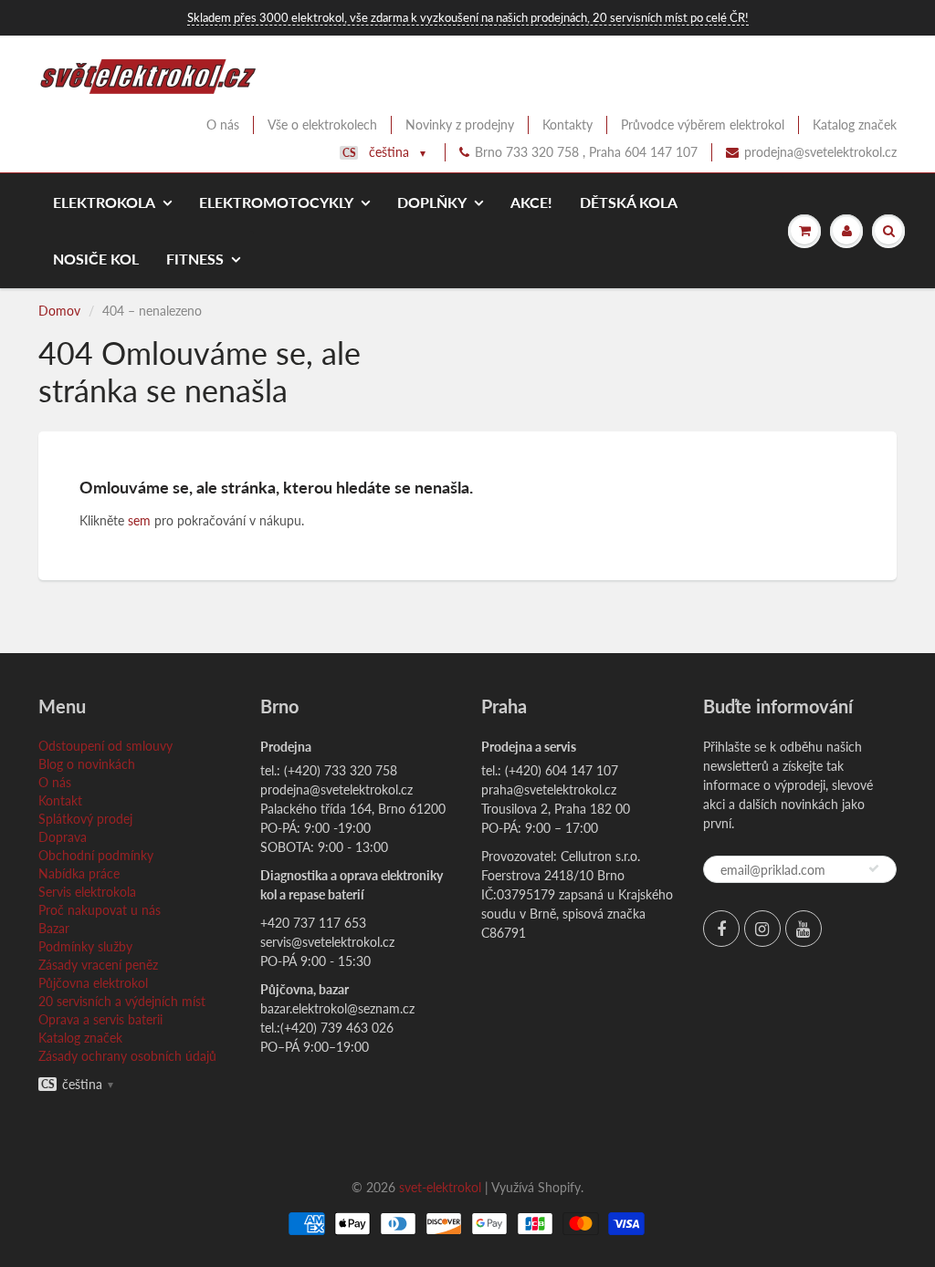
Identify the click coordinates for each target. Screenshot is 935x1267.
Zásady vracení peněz (98, 964)
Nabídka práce (79, 873)
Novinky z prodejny (459, 124)
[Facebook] (721, 928)
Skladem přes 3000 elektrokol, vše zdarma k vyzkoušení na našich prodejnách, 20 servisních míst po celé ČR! (468, 17)
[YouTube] (803, 928)
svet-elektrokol (440, 1187)
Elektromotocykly (276, 202)
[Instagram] (762, 928)
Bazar (53, 928)
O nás (222, 124)
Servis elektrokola (87, 891)
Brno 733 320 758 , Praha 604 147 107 (586, 152)
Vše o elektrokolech (322, 124)
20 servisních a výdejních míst (121, 1001)
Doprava (62, 837)
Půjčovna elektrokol (93, 983)
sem (139, 520)
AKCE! (531, 202)
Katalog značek (855, 124)
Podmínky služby (85, 946)
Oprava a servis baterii (100, 1019)
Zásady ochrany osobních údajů (127, 1056)
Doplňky (432, 202)
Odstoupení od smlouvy (105, 745)
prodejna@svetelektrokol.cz (820, 152)
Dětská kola (629, 202)
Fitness (195, 258)
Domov (59, 310)
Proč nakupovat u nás (99, 910)
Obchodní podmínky (95, 855)
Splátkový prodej (85, 818)
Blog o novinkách (86, 764)
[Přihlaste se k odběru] (873, 868)
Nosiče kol (96, 258)
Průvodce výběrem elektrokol (702, 124)
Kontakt (60, 800)
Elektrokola (104, 202)
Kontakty (567, 124)
